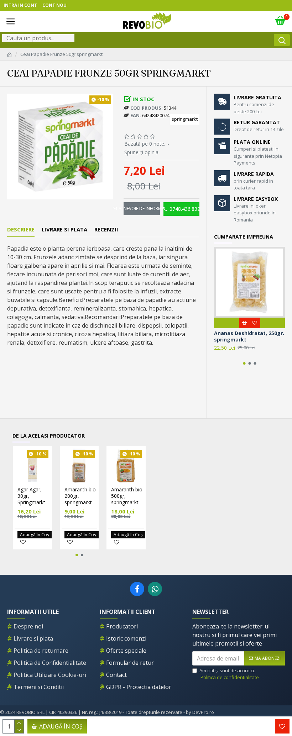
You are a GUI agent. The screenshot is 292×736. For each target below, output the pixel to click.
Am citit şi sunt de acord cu (229, 674)
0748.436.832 (184, 208)
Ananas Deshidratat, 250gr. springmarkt (249, 336)
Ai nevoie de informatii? (142, 208)
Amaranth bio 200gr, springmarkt (80, 496)
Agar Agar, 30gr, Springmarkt (31, 496)
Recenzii (106, 229)
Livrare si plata (64, 229)
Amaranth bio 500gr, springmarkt (126, 496)
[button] (244, 363)
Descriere (21, 229)
